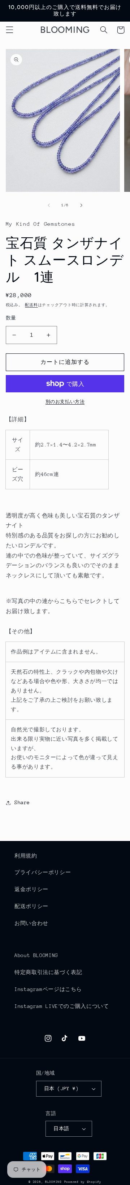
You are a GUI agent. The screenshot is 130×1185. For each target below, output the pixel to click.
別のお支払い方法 (65, 401)
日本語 (61, 1128)
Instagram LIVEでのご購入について (61, 1006)
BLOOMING (53, 1182)
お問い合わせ (31, 923)
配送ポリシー (31, 906)
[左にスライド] (49, 205)
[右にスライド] (81, 205)
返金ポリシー (31, 889)
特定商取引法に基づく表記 (48, 972)
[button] (9, 30)
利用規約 (25, 856)
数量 (11, 318)
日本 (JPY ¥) (61, 1088)
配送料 (31, 305)
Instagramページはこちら (48, 989)
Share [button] (22, 802)
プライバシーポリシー (42, 872)
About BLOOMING (36, 955)
